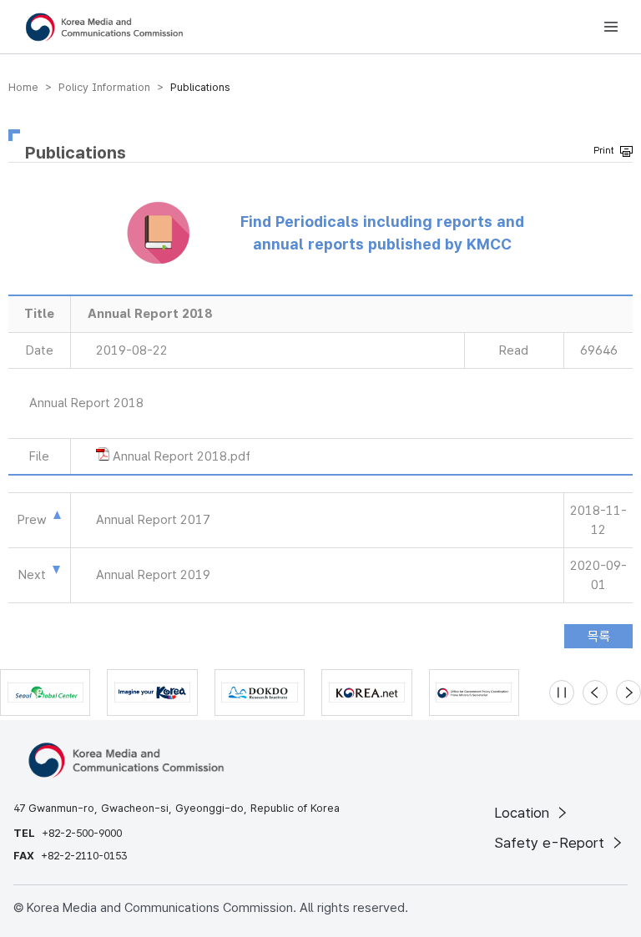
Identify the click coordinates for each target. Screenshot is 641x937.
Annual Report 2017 (153, 519)
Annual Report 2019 (153, 574)
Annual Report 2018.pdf (181, 456)
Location (523, 812)
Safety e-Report (551, 842)
